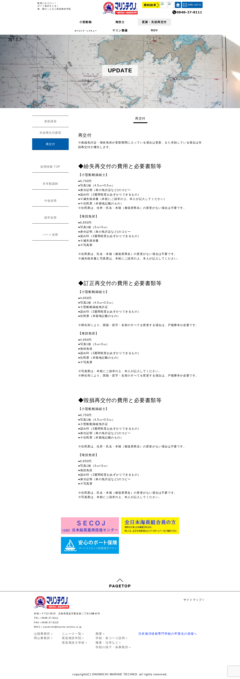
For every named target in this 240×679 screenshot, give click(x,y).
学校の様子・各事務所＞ (114, 647)
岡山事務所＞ (44, 638)
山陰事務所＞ (44, 633)
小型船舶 (85, 21)
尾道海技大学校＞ (75, 642)
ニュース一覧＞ (73, 633)
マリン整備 (120, 30)
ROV (154, 30)
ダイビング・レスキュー (85, 31)
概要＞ (100, 633)
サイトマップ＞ (194, 599)
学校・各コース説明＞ (112, 638)
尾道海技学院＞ (73, 638)
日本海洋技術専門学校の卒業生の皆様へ (167, 633)
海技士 (120, 21)
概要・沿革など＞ (109, 642)
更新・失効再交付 (154, 21)
